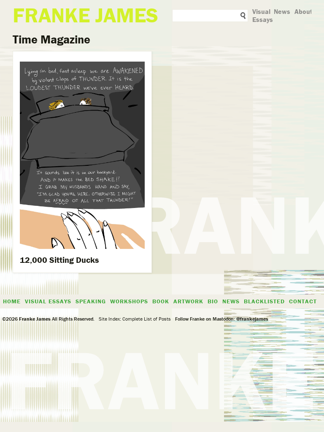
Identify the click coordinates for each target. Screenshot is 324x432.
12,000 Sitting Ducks (59, 259)
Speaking (91, 301)
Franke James (34, 319)
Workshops (129, 301)
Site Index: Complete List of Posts (135, 319)
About (303, 11)
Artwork (188, 301)
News (282, 11)
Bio (213, 301)
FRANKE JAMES (85, 15)
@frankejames (252, 319)
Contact (303, 301)
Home (12, 301)
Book (160, 301)
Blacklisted (264, 301)
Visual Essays (262, 15)
